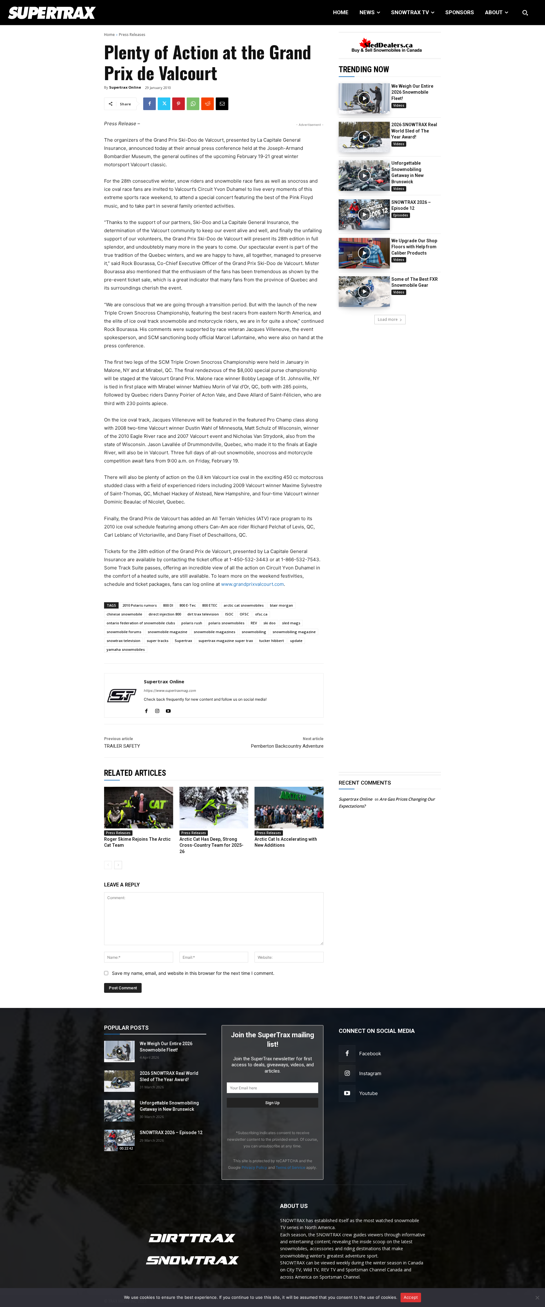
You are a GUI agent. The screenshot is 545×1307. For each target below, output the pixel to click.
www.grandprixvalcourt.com (252, 584)
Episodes (400, 215)
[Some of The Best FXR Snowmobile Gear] (364, 291)
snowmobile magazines (214, 631)
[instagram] (157, 709)
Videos (398, 105)
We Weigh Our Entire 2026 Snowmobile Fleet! (412, 92)
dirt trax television (203, 614)
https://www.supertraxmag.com (170, 690)
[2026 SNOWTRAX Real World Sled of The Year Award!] (364, 137)
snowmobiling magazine (294, 631)
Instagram (370, 1073)
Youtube (368, 1093)
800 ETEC (209, 605)
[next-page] (118, 865)
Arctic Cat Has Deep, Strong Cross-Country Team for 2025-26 (211, 845)
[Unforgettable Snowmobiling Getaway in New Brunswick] (364, 175)
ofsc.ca (261, 614)
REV (254, 623)
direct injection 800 (165, 614)
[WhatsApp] (193, 103)
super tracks (157, 640)
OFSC (244, 614)
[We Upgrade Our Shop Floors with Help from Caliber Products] (364, 253)
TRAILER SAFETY (122, 746)
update (296, 640)
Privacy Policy (254, 1167)
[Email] (222, 103)
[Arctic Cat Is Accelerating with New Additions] (289, 807)
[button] (525, 12)
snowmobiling (254, 631)
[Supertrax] (56, 12)
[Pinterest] (178, 103)
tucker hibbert (271, 640)
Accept (411, 1297)
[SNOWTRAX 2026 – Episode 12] (364, 214)
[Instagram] (347, 1073)
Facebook (370, 1054)
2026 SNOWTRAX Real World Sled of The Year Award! (414, 130)
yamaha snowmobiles (126, 649)
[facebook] (146, 709)
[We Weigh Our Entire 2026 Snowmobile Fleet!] (364, 98)
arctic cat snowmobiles (244, 605)
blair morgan (281, 605)
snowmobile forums (124, 631)
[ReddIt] (207, 103)
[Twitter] (164, 103)
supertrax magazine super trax (225, 640)
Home (109, 34)
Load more (388, 319)
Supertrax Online (125, 87)
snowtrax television (123, 640)
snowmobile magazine (167, 631)
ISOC (229, 614)
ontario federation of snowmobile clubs (141, 623)
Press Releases (132, 34)
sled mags (291, 623)
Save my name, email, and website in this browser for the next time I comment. (193, 973)
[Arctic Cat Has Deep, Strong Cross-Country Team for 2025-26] (214, 807)
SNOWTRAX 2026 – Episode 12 (171, 1132)
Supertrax (183, 640)
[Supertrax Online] (122, 695)
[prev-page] (108, 865)
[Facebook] (149, 103)
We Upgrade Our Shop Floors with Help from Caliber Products (414, 247)
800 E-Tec (187, 605)
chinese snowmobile (124, 614)
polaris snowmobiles (226, 623)
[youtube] (168, 709)
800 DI (168, 605)
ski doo (269, 623)
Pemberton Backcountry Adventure (287, 746)
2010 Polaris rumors (139, 605)
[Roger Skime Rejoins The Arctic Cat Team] (138, 807)
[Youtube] (347, 1093)
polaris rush (191, 623)
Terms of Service (290, 1167)
